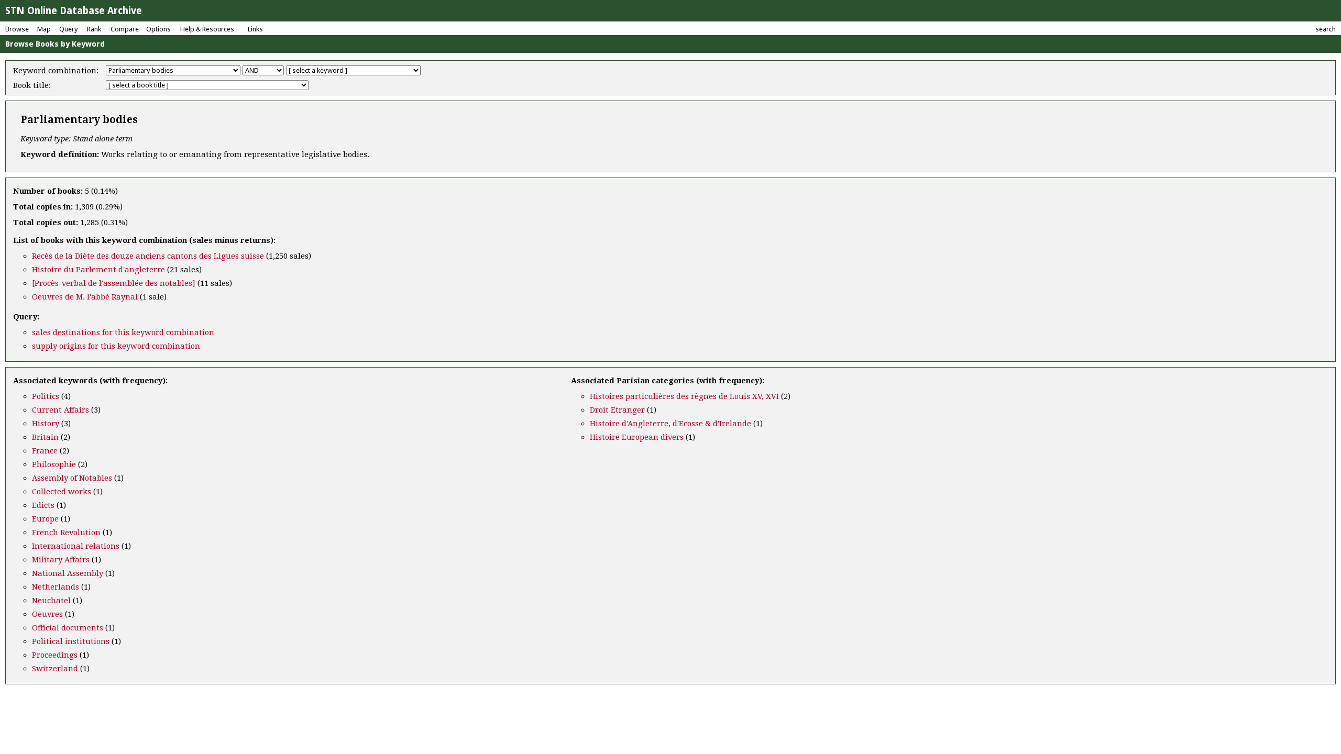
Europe (45, 519)
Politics (45, 396)
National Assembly (67, 573)
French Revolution (66, 532)
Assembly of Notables (72, 478)
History (45, 423)
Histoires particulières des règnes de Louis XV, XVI (684, 396)
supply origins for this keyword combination (116, 346)
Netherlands (55, 587)
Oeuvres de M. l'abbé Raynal (85, 297)
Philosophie (54, 464)
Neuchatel (51, 600)
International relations (75, 546)
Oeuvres (47, 614)
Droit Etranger (617, 410)
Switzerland (55, 668)
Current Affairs (60, 410)
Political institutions (70, 641)
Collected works (61, 491)
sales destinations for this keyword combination (123, 332)
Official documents (67, 628)
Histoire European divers (637, 437)
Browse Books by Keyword (55, 44)
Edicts (43, 505)
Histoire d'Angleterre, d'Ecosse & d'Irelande (670, 423)
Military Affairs (61, 559)
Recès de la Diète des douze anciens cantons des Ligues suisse (148, 256)
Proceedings (55, 655)
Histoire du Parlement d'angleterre (98, 269)
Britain (45, 437)
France (45, 451)
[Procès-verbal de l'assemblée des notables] (113, 283)
